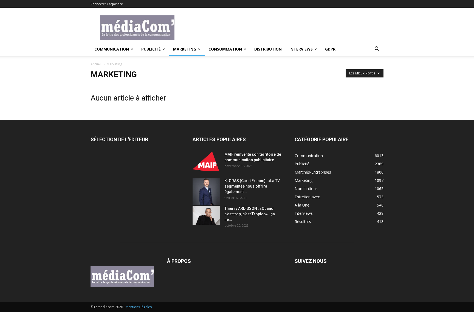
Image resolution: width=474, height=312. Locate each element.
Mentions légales (139, 307)
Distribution (268, 49)
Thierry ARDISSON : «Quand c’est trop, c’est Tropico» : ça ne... (249, 214)
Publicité (151, 49)
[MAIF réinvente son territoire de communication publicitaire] (206, 161)
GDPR (330, 49)
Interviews (301, 49)
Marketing (184, 49)
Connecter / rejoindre (107, 4)
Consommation (225, 49)
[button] (376, 49)
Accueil (96, 64)
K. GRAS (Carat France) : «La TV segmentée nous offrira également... (252, 186)
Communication (111, 49)
